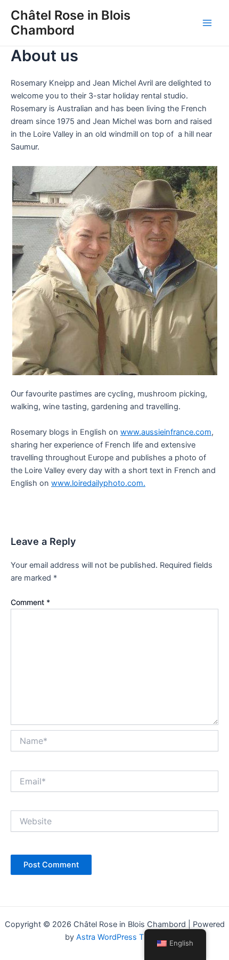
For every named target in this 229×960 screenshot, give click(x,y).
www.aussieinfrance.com (165, 432)
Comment (30, 602)
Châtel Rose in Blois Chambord (70, 22)
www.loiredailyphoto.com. (98, 483)
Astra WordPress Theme (120, 937)
